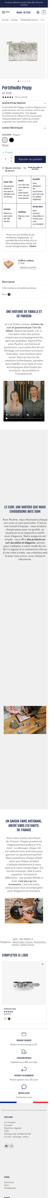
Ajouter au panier (30, 159)
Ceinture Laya (10, 1009)
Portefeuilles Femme (29, 20)
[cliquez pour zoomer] (22, 51)
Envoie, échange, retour (16, 1137)
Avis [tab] (6, 294)
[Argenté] (5, 1018)
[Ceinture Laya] (24, 983)
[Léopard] (9, 1018)
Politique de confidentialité (17, 1134)
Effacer (5, 145)
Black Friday (18, 942)
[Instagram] (11, 1146)
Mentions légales (13, 1128)
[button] (43, 12)
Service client (24, 1093)
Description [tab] (8, 282)
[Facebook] (6, 1146)
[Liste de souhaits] (43, 964)
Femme (14, 20)
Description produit (14, 103)
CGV (6, 1131)
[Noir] (11, 140)
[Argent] (5, 140)
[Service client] (24, 1087)
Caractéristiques (12, 128)
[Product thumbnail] (10, 264)
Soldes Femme (27, 945)
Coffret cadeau (26, 261)
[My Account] (38, 12)
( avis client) (21, 97)
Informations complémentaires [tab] (19, 288)
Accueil (5, 20)
